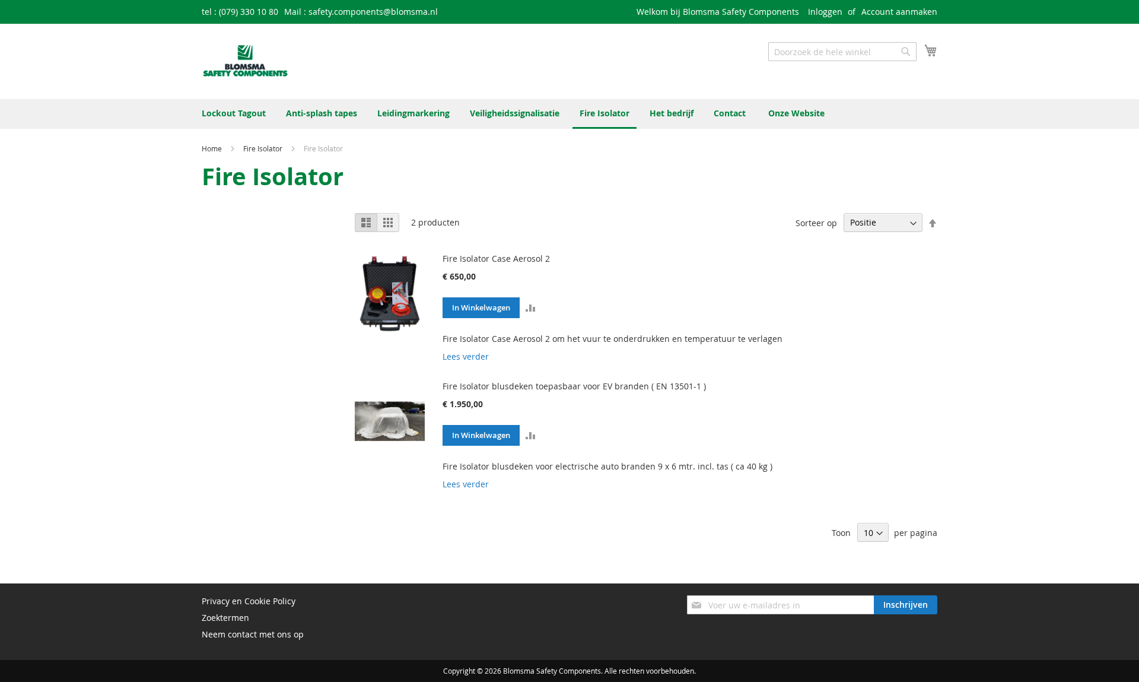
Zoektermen (225, 617)
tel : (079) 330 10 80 (240, 11)
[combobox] (842, 51)
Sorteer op (816, 222)
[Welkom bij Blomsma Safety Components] (245, 60)
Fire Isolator (263, 148)
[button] (531, 307)
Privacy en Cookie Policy (248, 601)
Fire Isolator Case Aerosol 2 (496, 258)
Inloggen (825, 11)
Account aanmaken (899, 11)
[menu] (569, 114)
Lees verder (466, 356)
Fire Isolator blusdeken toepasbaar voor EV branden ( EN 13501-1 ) (574, 386)
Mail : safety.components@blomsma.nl (361, 11)
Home (213, 148)
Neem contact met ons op (253, 634)
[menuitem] (234, 113)
